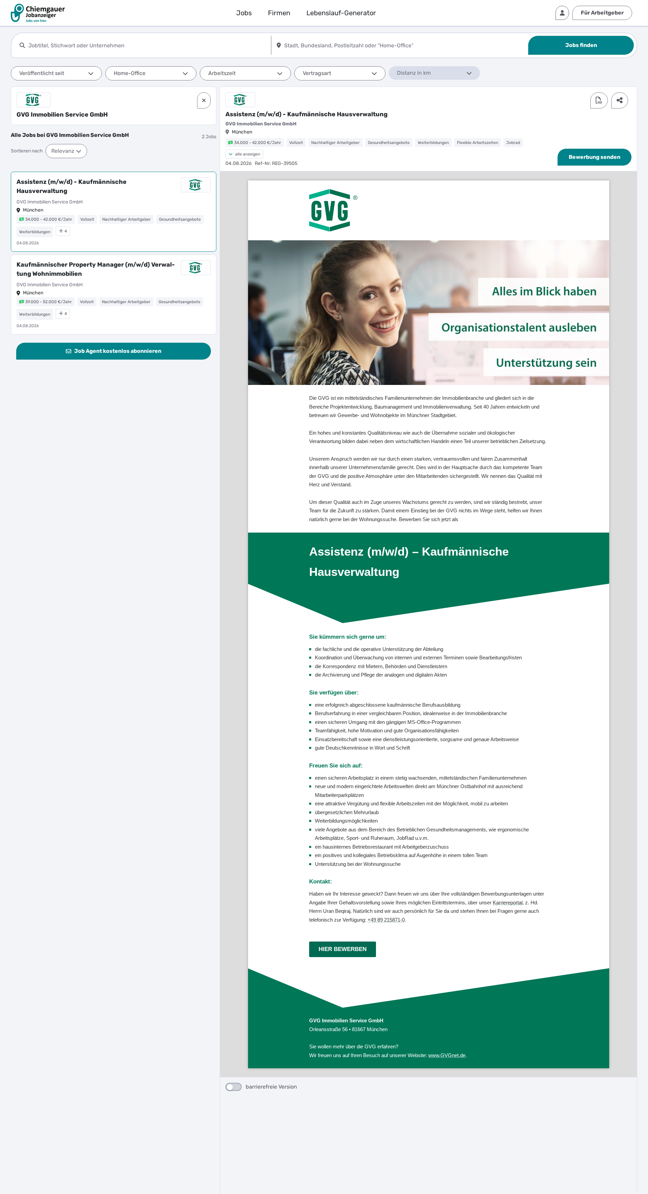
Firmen (279, 13)
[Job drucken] (599, 100)
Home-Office (129, 73)
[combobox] (148, 45)
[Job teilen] (619, 100)
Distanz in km (414, 73)
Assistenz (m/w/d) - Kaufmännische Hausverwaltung (72, 186)
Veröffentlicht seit (41, 73)
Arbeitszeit (222, 73)
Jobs (244, 13)
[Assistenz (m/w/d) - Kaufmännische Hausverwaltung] (113, 211)
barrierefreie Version (271, 1086)
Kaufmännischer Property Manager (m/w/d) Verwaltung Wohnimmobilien (96, 269)
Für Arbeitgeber (602, 12)
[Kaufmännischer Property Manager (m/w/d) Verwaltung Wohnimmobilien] (113, 294)
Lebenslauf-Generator (341, 13)
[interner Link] (38, 13)
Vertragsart (317, 73)
